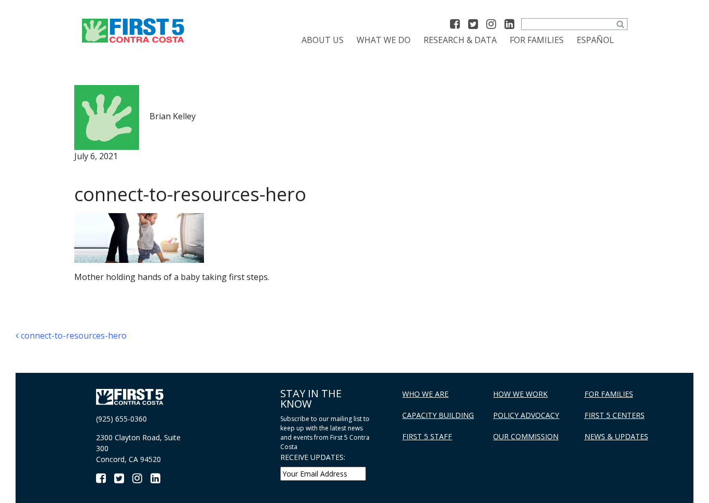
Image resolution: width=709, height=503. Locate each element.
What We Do (384, 40)
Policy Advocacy (526, 415)
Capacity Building (438, 415)
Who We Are (425, 394)
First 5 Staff (427, 436)
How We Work (520, 394)
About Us (323, 40)
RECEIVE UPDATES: (312, 457)
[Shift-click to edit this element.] (134, 30)
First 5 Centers (614, 415)
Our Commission (525, 436)
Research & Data (460, 40)
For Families (537, 40)
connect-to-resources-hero (73, 335)
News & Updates (616, 436)
